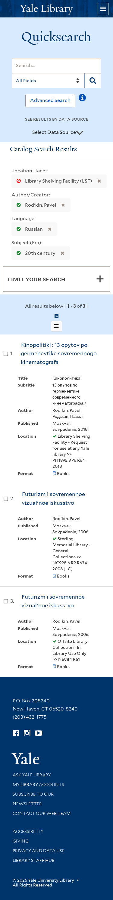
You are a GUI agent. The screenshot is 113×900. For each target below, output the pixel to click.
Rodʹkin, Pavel (40, 205)
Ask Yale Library (32, 774)
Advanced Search (50, 100)
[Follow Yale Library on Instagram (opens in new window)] (27, 733)
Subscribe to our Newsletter (33, 799)
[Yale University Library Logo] (56, 9)
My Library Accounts (38, 784)
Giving (21, 841)
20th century (40, 253)
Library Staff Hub (34, 860)
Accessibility (28, 831)
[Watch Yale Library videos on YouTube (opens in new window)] (38, 733)
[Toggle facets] (100, 279)
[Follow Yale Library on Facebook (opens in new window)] (16, 733)
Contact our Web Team (42, 813)
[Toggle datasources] (79, 132)
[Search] (93, 80)
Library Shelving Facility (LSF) (58, 181)
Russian (34, 229)
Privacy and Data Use (38, 850)
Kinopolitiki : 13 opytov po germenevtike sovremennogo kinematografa (59, 353)
